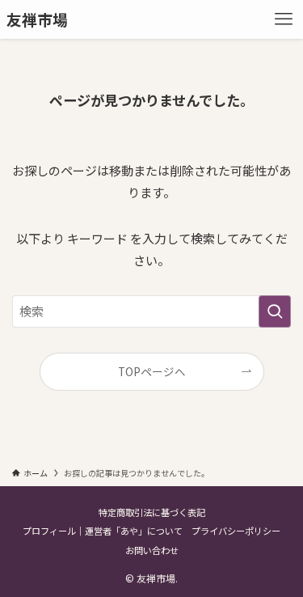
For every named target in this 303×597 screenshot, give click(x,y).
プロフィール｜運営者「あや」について (103, 530)
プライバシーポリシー (235, 530)
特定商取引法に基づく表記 (152, 512)
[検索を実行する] (275, 311)
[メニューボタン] (283, 19)
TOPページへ (152, 371)
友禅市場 (37, 20)
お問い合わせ (152, 550)
